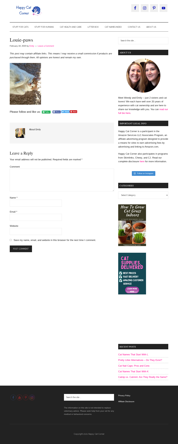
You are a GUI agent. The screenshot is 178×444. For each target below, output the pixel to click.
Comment (15, 166)
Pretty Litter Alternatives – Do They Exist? (140, 360)
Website (14, 226)
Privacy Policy (124, 395)
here (142, 161)
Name (14, 197)
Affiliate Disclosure (126, 401)
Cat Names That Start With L (133, 354)
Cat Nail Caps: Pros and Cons (133, 365)
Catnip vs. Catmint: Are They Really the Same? (142, 377)
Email (13, 211)
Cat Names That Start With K (133, 371)
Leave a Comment (46, 46)
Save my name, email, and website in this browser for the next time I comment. (55, 240)
